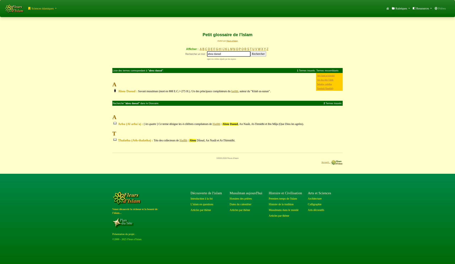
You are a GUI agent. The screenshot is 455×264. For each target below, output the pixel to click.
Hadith (216, 124)
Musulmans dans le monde (284, 209)
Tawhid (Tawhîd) (325, 88)
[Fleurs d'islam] (127, 198)
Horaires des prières (241, 198)
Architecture (315, 198)
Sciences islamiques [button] (42, 8)
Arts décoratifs (316, 209)
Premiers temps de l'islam (283, 198)
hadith (234, 91)
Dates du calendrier (240, 204)
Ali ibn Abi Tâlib (325, 80)
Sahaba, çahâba (324, 84)
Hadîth (183, 140)
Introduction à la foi (202, 198)
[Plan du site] (123, 223)
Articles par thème (201, 209)
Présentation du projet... (124, 234)
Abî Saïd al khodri (326, 75)
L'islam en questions (202, 204)
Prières (441, 8)
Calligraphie (315, 204)
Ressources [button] (423, 8)
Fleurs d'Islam (232, 41)
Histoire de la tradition (281, 204)
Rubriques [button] (401, 8)
